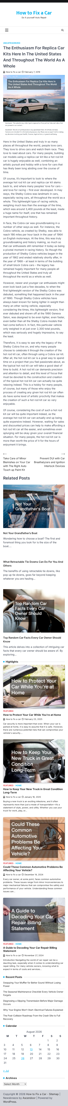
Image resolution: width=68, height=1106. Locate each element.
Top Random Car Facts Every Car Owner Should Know (32, 639)
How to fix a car (13, 72)
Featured (8, 711)
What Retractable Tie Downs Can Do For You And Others (33, 563)
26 (22, 1058)
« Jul (6, 1070)
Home (18, 785)
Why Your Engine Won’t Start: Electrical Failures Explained (33, 1009)
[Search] (62, 30)
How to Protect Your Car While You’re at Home (32, 714)
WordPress (9, 1101)
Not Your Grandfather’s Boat (20, 533)
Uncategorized (11, 43)
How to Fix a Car (34, 13)
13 (31, 1049)
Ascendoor (29, 1097)
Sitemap (54, 1094)
